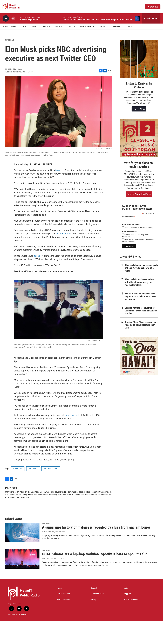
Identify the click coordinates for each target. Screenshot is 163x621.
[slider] (17, 18)
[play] (6, 18)
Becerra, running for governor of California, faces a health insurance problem (141, 310)
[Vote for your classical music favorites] (139, 138)
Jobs (126, 588)
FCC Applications (131, 600)
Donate (154, 6)
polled (37, 256)
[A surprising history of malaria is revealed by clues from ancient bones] (22, 532)
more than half (72, 415)
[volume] (13, 18)
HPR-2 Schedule (63, 600)
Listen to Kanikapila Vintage (139, 85)
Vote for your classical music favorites (138, 165)
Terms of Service (97, 594)
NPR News (9, 40)
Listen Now (139, 108)
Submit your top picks (139, 194)
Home (5, 26)
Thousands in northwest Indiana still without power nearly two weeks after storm (139, 282)
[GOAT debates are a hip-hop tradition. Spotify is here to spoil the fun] (22, 558)
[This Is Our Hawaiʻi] (139, 356)
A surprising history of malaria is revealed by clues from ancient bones (96, 527)
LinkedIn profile (63, 233)
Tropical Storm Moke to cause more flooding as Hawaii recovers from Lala (141, 325)
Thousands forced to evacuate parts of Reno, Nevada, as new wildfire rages (141, 268)
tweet (58, 170)
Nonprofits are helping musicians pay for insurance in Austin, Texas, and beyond (140, 296)
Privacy (93, 600)
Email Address (128, 216)
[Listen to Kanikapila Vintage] (139, 59)
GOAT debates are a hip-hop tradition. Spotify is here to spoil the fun (94, 554)
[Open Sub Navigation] (18, 26)
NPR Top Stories (50, 469)
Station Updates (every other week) (138, 227)
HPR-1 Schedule (63, 594)
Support (127, 594)
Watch (58, 26)
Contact (94, 588)
